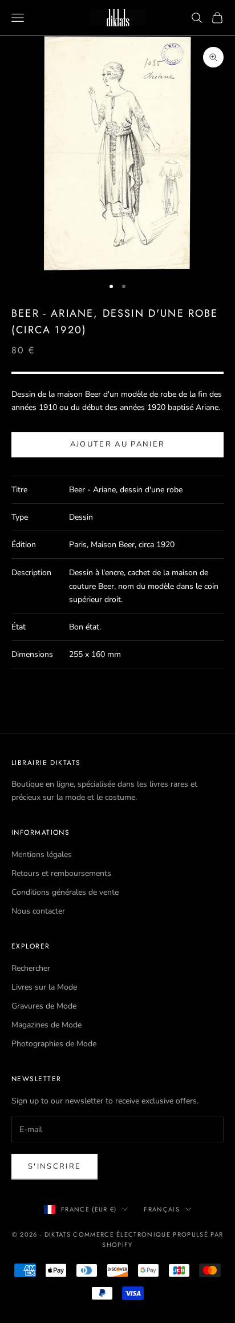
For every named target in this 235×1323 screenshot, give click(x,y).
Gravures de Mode (43, 1006)
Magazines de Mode (46, 1024)
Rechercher (30, 968)
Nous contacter (38, 911)
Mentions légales (41, 854)
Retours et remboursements (61, 873)
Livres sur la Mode (44, 987)
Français (162, 1209)
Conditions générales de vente (65, 892)
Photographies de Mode (53, 1043)
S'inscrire (54, 1166)
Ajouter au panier (117, 444)
